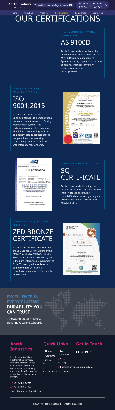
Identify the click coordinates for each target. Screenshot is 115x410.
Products (44, 13)
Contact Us (98, 13)
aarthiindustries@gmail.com (27, 391)
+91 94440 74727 (22, 383)
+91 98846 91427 (22, 386)
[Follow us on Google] (91, 352)
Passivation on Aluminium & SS (75, 367)
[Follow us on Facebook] (77, 352)
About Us (28, 13)
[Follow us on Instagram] (82, 352)
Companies (80, 13)
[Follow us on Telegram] (86, 352)
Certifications (61, 13)
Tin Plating (64, 371)
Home (14, 13)
